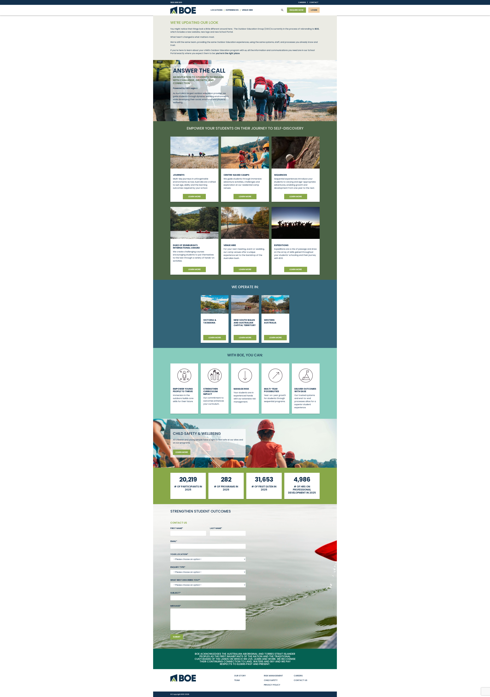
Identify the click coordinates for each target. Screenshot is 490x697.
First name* (176, 528)
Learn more (194, 196)
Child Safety (271, 680)
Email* (173, 541)
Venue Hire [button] (247, 10)
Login (314, 10)
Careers (302, 2)
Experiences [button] (232, 10)
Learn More (295, 269)
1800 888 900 (176, 2)
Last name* (216, 528)
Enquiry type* (177, 567)
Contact (313, 2)
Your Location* (179, 554)
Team (237, 680)
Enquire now (296, 10)
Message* (175, 605)
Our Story (240, 675)
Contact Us (300, 680)
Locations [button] (217, 10)
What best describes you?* (185, 580)
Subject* (175, 592)
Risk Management (273, 675)
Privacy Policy (272, 684)
